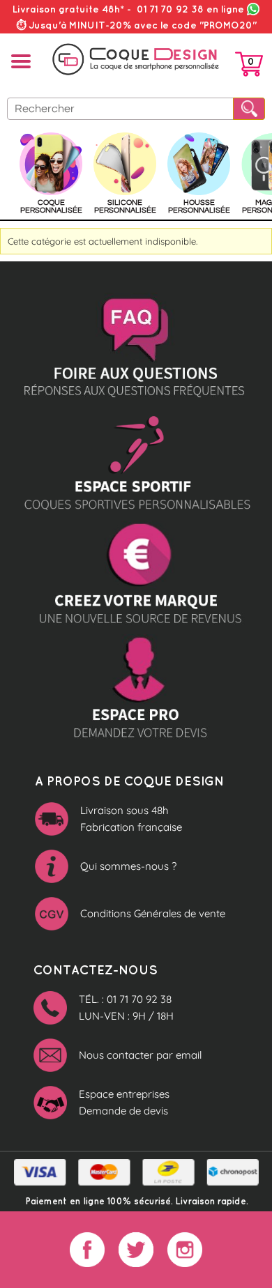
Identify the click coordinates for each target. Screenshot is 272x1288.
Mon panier (249, 67)
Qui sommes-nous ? (128, 866)
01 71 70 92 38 (190, 9)
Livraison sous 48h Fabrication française (131, 819)
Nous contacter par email (140, 1054)
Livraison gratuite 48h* (68, 9)
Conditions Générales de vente (152, 913)
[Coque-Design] (136, 59)
